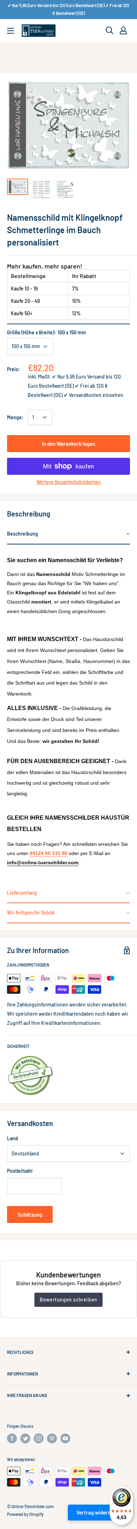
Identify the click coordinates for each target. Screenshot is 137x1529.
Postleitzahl (19, 1171)
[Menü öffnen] (10, 31)
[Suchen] (109, 30)
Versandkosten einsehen (96, 395)
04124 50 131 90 (48, 853)
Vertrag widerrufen (98, 1512)
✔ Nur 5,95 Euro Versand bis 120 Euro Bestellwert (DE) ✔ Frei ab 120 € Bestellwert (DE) (68, 9)
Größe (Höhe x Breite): (46, 332)
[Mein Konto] (123, 30)
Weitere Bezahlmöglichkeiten (69, 482)
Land (12, 1138)
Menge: (15, 417)
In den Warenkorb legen (68, 443)
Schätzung (30, 1214)
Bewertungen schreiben (68, 1300)
